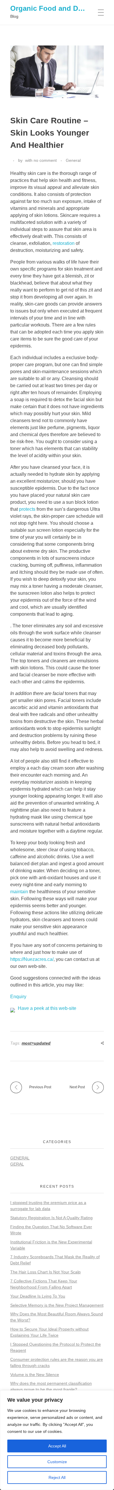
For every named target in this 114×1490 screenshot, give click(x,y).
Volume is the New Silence (34, 1374)
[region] (57, 1440)
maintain (19, 891)
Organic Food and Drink (50, 8)
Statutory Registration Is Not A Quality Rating (51, 1217)
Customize (57, 1461)
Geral (17, 1164)
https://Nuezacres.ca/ (31, 959)
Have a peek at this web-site (47, 1008)
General (73, 160)
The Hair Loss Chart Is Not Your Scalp (45, 1272)
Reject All (57, 1477)
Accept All (57, 1446)
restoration (64, 243)
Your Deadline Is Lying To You (37, 1296)
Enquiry (18, 996)
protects (27, 509)
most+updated (36, 1043)
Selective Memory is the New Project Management (56, 1305)
